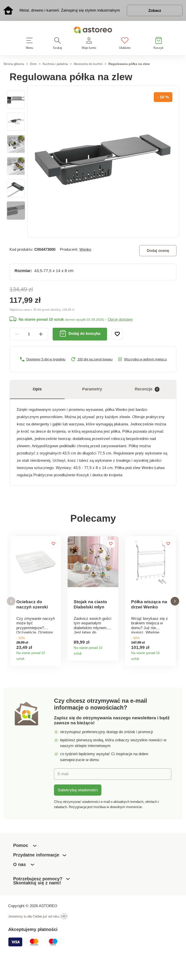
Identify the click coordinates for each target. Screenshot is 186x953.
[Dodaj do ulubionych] (117, 334)
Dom (33, 64)
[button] (11, 601)
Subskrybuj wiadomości (78, 790)
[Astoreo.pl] (93, 31)
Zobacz (154, 10)
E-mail (63, 774)
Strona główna (13, 64)
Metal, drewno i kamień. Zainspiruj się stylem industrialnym (70, 10)
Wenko (85, 249)
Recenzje (146, 389)
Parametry (92, 389)
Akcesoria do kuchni (88, 64)
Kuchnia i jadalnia (55, 64)
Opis (37, 389)
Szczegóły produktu (55, 657)
